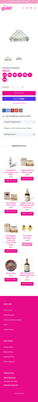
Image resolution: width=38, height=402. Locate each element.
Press (5, 324)
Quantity (5, 87)
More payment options (19, 103)
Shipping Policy (9, 356)
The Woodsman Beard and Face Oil (27, 275)
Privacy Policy (8, 347)
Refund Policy (8, 352)
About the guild (9, 315)
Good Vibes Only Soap (11, 204)
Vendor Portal (8, 329)
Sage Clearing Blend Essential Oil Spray (27, 205)
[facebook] (4, 110)
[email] (21, 110)
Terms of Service (9, 361)
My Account (8, 310)
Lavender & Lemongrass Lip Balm (11, 172)
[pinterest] (12, 110)
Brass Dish (10, 273)
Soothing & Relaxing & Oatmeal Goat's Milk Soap (11, 240)
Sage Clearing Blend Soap (27, 171)
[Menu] (35, 8)
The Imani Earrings (27, 237)
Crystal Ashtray (11, 68)
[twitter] (8, 110)
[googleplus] (16, 110)
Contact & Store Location (12, 320)
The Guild (21, 393)
